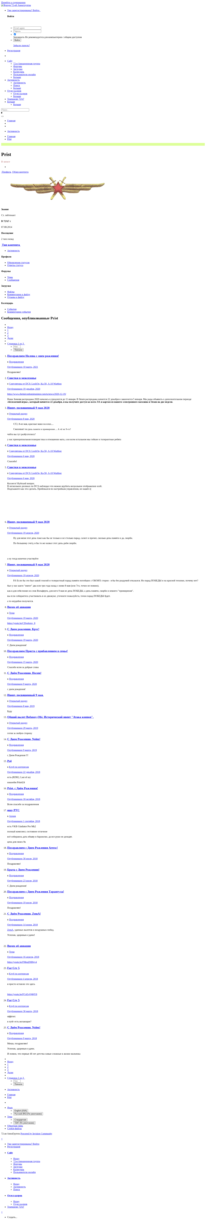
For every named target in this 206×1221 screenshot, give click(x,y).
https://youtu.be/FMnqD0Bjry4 (22, 962)
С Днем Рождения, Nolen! (23, 739)
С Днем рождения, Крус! (23, 629)
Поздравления (16, 362)
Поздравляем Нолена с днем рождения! (33, 355)
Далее (10, 338)
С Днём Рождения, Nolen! (23, 1027)
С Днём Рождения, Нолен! (24, 673)
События (11, 309)
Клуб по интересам (19, 767)
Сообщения (13, 280)
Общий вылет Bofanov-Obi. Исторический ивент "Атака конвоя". (50, 717)
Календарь (18, 71)
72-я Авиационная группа (26, 63)
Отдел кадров (14, 91)
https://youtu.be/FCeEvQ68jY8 (22, 994)
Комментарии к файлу (18, 294)
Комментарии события (19, 312)
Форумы (17, 66)
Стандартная (20, 1120)
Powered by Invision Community (36, 1133)
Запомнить (18, 37)
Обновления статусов (18, 262)
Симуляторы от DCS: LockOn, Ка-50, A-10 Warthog (35, 383)
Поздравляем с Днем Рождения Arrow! (32, 847)
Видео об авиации (19, 607)
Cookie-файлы (14, 1128)
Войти (17, 40)
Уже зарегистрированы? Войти (24, 10)
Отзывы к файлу (15, 297)
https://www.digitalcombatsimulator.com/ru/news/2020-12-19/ (36, 394)
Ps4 (9, 761)
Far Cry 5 (13, 968)
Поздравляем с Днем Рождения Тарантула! (35, 891)
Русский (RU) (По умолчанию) (28, 1114)
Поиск (16, 85)
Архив (12, 816)
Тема (9, 1116)
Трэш (11, 613)
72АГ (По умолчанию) (24, 1123)
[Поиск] (2, 116)
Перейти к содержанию (13, 2)
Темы (10, 277)
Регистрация (13, 50)
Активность (13, 80)
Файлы (10, 291)
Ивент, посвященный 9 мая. (25, 695)
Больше (17, 77)
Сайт (9, 61)
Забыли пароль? (21, 45)
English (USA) (20, 1111)
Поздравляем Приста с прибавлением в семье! (37, 651)
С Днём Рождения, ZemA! (24, 913)
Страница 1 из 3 (16, 343)
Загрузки (17, 69)
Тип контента (11, 244)
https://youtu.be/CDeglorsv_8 (21, 623)
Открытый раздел (18, 413)
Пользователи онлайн (24, 74)
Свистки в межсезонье (21, 378)
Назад (10, 327)
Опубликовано (22, 367)
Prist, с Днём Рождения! (22, 788)
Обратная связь (15, 1125)
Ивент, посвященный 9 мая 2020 (28, 407)
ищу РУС (13, 810)
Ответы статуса (15, 265)
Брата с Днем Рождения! (23, 869)
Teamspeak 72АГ (15, 99)
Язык (10, 1107)
